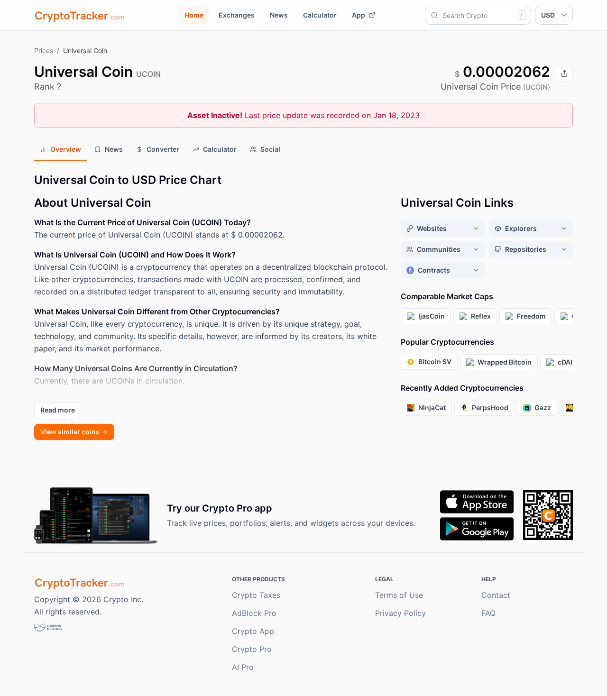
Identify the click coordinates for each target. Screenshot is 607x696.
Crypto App (253, 631)
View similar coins (70, 432)
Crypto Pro (252, 649)
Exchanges (237, 15)
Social (270, 149)
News (279, 15)
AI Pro (243, 667)
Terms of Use (399, 595)
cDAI (565, 362)
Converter (163, 149)
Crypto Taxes (256, 595)
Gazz (542, 407)
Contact (495, 595)
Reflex (481, 316)
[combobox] (478, 15)
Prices (43, 50)
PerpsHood (490, 407)
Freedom (531, 316)
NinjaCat (432, 407)
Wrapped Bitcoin (505, 362)
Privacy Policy (400, 613)
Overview (65, 149)
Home (193, 15)
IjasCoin (431, 316)
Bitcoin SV (434, 361)
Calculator (320, 15)
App (358, 15)
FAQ (488, 613)
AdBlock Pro (254, 613)
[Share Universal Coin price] (564, 73)
